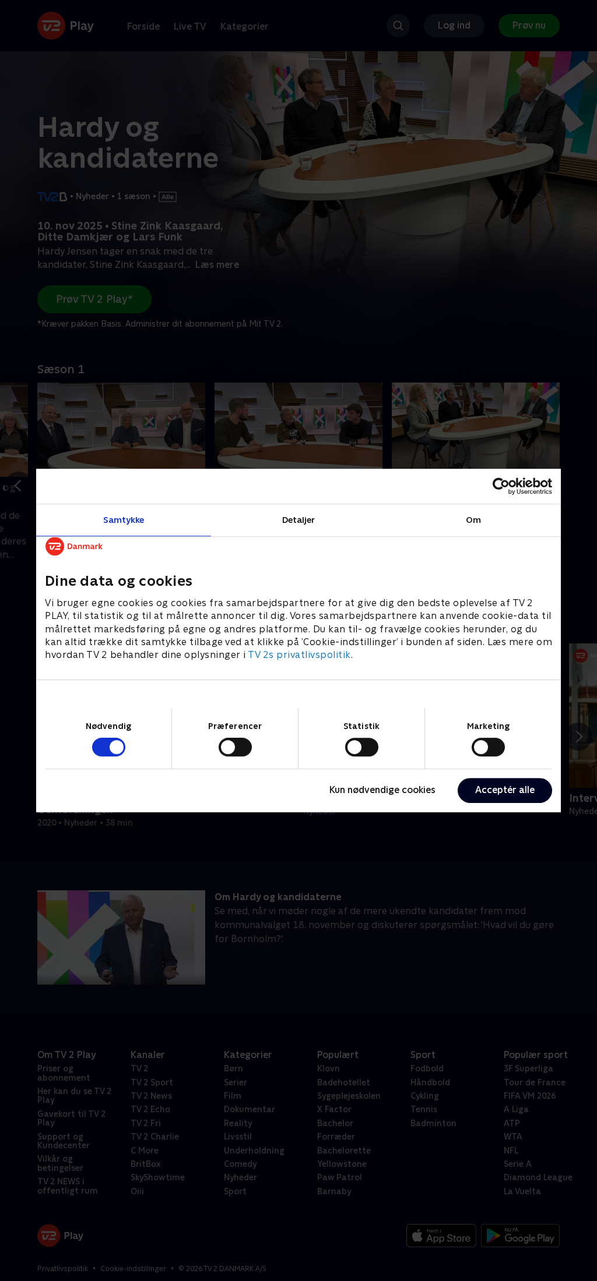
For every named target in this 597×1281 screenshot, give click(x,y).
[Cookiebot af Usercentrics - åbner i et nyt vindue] (501, 486)
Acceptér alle (505, 789)
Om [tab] (473, 520)
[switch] (235, 747)
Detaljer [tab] (298, 520)
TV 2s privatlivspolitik (299, 655)
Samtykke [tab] (124, 520)
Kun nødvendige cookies (382, 789)
